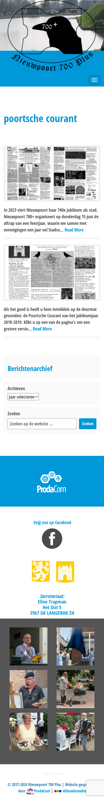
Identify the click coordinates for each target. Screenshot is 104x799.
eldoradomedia (74, 791)
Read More (74, 230)
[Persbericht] (52, 173)
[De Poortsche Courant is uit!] (52, 272)
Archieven (16, 388)
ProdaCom (42, 791)
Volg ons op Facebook (52, 522)
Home (58, 773)
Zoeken (14, 413)
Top (45, 773)
